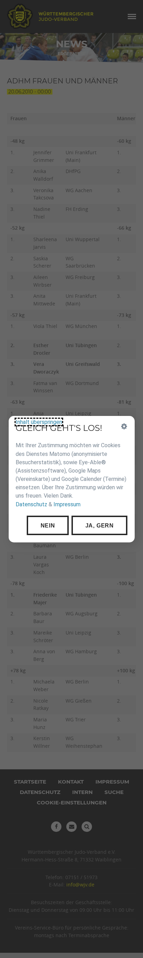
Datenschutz (31, 504)
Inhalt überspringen (39, 422)
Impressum (67, 504)
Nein (47, 525)
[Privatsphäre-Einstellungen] (123, 426)
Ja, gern (99, 525)
